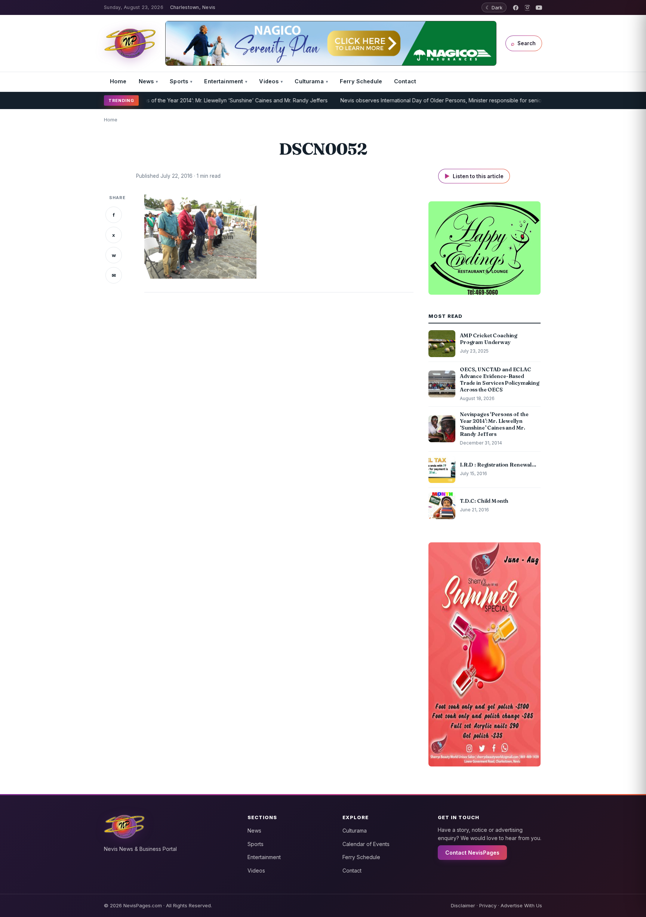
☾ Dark (494, 7)
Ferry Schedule (361, 81)
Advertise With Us (521, 905)
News (146, 81)
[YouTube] (539, 7)
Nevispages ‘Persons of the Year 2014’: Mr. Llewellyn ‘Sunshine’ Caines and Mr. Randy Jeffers (189, 100)
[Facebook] (516, 7)
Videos (269, 81)
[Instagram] (527, 7)
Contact (405, 81)
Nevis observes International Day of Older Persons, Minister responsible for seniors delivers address (442, 100)
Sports (179, 81)
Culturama (309, 81)
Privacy (487, 905)
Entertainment (223, 81)
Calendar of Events (366, 844)
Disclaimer (463, 905)
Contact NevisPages (472, 852)
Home (118, 81)
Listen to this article (474, 176)
